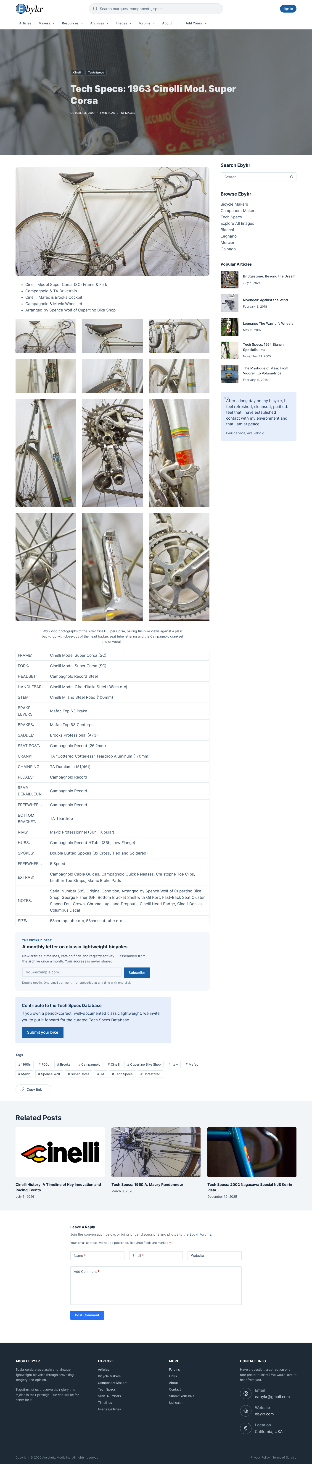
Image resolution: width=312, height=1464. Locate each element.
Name (80, 1255)
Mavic (24, 1074)
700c (44, 1064)
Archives (97, 23)
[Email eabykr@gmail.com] (245, 1393)
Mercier (227, 242)
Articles (25, 23)
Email (138, 1255)
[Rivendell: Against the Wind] (229, 303)
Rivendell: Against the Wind (265, 300)
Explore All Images (237, 223)
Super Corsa (79, 1074)
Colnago (228, 249)
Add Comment (86, 1271)
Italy (173, 1064)
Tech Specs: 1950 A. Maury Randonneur (147, 1184)
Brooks (64, 1064)
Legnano (229, 236)
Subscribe (137, 972)
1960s (24, 1064)
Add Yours (194, 23)
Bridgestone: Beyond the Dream (269, 276)
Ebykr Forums (200, 1234)
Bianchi (227, 229)
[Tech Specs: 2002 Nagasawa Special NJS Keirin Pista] (251, 1152)
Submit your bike (42, 1032)
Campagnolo (89, 1064)
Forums (145, 23)
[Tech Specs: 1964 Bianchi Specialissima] (229, 350)
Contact (175, 1389)
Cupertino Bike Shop (144, 1064)
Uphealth (175, 1402)
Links (173, 1376)
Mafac (192, 1064)
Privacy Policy (260, 1457)
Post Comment (87, 1315)
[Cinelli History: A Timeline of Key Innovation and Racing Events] (60, 1152)
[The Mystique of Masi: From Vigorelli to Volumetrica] (229, 374)
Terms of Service (284, 1457)
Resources (70, 23)
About (167, 23)
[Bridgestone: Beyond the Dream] (229, 279)
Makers (44, 23)
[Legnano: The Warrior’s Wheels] (229, 327)
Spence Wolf (49, 1074)
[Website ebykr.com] (245, 1411)
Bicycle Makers (234, 204)
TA (100, 1074)
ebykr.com (264, 1414)
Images (121, 23)
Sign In (288, 8)
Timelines (105, 1402)
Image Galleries (109, 1409)
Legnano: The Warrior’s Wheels (268, 324)
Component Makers (238, 210)
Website (197, 1255)
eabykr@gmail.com (272, 1396)
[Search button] (292, 177)
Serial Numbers (109, 1396)
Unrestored (150, 1074)
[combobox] (254, 176)
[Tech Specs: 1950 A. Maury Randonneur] (156, 1152)
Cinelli (77, 72)
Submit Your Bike (181, 1396)
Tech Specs (96, 72)
